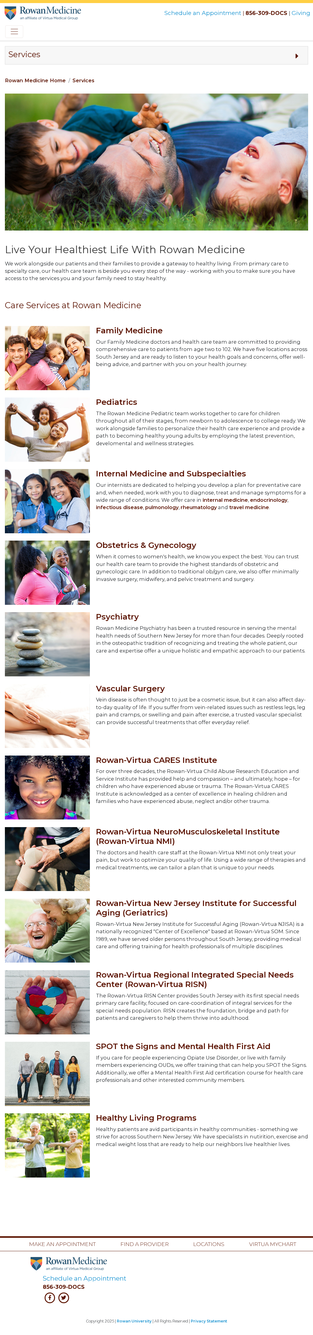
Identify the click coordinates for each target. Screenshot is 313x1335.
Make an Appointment (62, 1244)
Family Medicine (129, 330)
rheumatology (199, 507)
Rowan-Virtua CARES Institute (156, 760)
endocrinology (268, 500)
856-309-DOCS (266, 13)
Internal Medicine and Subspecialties (171, 474)
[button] (156, 55)
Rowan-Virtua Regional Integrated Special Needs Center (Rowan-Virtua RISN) (195, 979)
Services (83, 80)
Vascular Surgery (130, 688)
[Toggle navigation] (14, 31)
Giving (301, 13)
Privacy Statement (209, 1321)
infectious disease (119, 507)
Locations (208, 1244)
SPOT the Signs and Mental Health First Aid (183, 1046)
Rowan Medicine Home (35, 80)
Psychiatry (117, 617)
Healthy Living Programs (146, 1118)
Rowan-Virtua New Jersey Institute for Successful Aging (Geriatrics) (196, 908)
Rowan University (134, 1321)
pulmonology (162, 507)
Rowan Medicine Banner (43, 11)
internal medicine (225, 500)
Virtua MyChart (272, 1244)
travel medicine (249, 507)
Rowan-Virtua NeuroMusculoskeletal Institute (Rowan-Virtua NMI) (188, 836)
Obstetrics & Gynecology (146, 545)
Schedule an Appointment (203, 13)
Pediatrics (116, 402)
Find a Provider (144, 1244)
